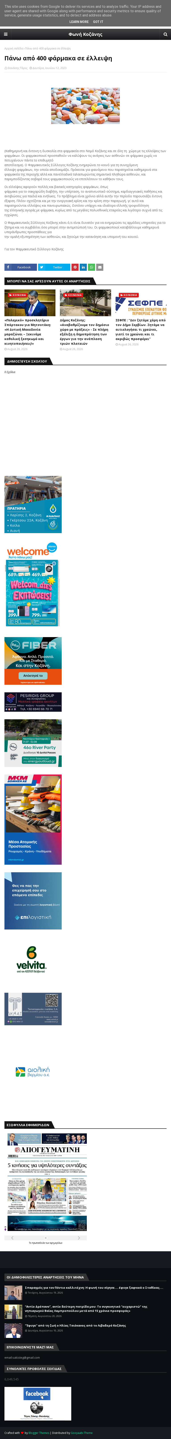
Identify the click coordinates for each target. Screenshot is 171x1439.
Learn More (79, 22)
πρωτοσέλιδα (39, 1242)
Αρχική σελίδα (13, 48)
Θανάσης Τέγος (17, 68)
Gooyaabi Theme (82, 1433)
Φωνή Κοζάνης (85, 34)
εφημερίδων (56, 1242)
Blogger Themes (38, 1433)
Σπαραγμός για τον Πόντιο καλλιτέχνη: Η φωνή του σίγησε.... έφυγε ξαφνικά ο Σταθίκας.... (94, 1288)
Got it (98, 22)
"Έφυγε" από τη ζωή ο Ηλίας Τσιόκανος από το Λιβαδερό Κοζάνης (75, 1325)
